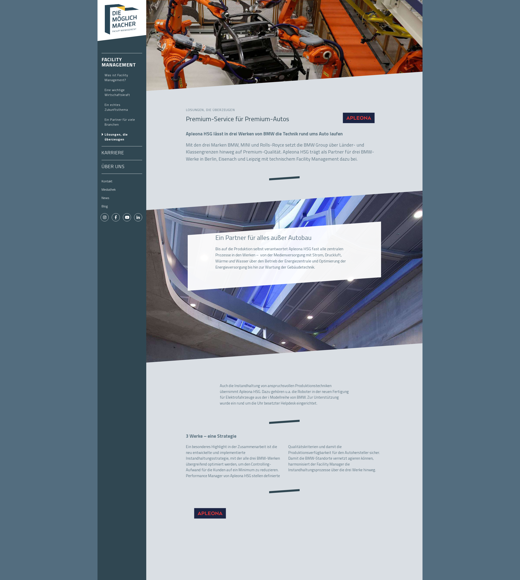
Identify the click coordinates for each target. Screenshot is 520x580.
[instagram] (105, 217)
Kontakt (107, 181)
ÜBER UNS (113, 166)
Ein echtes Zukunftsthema (116, 107)
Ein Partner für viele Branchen (120, 122)
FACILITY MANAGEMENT (119, 63)
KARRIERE (113, 153)
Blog (105, 206)
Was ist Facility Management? (116, 78)
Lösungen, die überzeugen (116, 137)
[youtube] (127, 217)
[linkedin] (138, 217)
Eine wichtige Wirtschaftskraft (117, 93)
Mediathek (109, 190)
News (105, 198)
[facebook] (116, 217)
